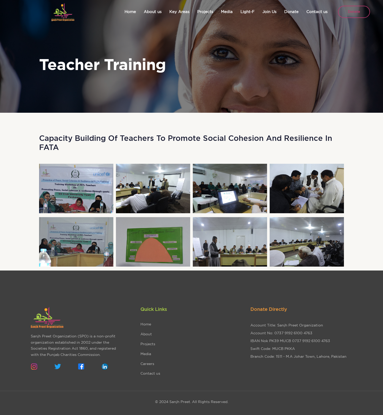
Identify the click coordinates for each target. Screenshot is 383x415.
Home (145, 324)
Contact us (150, 373)
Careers (147, 364)
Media (145, 354)
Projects (147, 344)
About (146, 334)
